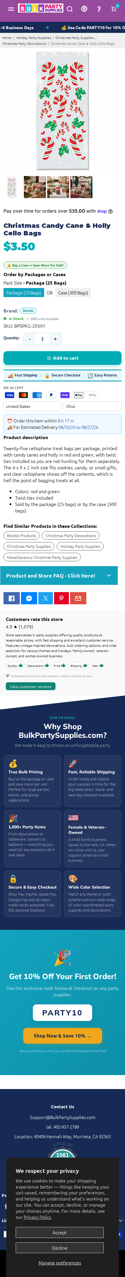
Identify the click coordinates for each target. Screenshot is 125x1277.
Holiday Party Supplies (33, 37)
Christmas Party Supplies (75, 37)
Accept (60, 1232)
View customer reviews (30, 686)
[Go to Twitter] (45, 598)
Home (7, 37)
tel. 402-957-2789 (62, 1127)
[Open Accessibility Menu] (84, 8)
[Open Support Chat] (98, 8)
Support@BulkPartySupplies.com (62, 1117)
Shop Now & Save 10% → (63, 1036)
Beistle (28, 310)
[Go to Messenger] (29, 598)
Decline (59, 1247)
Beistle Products (21, 535)
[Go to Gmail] (78, 598)
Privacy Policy (37, 1217)
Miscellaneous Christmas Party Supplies (42, 557)
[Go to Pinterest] (61, 598)
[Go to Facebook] (11, 598)
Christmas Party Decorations (24, 43)
